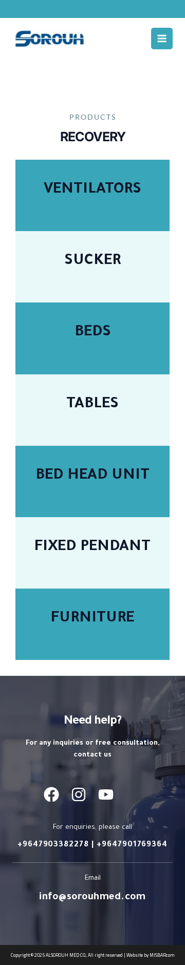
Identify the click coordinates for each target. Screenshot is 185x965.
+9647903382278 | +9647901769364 (92, 845)
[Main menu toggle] (162, 38)
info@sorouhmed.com (92, 897)
